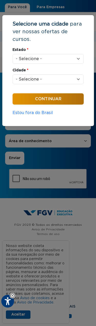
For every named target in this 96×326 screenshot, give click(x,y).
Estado (20, 50)
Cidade (20, 70)
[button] (12, 295)
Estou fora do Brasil (33, 113)
